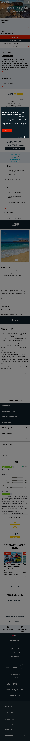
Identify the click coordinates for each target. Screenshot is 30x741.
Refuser (20, 137)
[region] (15, 122)
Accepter (7, 130)
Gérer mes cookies (24, 130)
